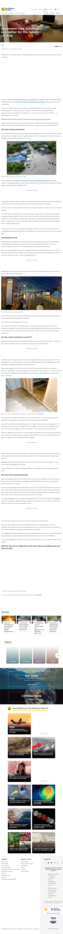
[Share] (2, 45)
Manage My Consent (7, 871)
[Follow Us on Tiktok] (54, 863)
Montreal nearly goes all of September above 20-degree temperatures (29, 119)
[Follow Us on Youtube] (51, 863)
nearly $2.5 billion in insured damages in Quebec (30, 102)
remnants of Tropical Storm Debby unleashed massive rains (31, 180)
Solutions (17, 13)
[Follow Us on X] (61, 863)
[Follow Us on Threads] (58, 863)
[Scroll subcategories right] (58, 655)
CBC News (38, 595)
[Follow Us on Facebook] (45, 863)
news (6, 13)
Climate (11, 13)
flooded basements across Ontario (25, 99)
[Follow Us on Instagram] (48, 863)
